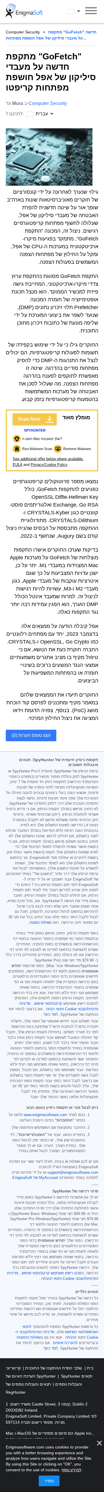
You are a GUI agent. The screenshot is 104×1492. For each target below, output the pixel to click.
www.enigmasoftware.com (45, 1115)
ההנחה (70, 1337)
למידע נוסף (71, 1469)
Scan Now (29, 419)
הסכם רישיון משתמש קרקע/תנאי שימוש (53, 1273)
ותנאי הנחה (55, 1009)
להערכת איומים (65, 1343)
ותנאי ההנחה (51, 1279)
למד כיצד (50, 1015)
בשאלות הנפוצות (30, 1337)
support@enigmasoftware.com (72, 1173)
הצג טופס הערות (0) (31, 735)
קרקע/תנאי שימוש (48, 1004)
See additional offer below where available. (48, 459)
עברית (79, 11)
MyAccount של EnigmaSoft (35, 1178)
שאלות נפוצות (40, 923)
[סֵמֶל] (24, 11)
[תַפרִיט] (91, 11)
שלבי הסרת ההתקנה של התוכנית (53, 1368)
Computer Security (23, 32)
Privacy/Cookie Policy (49, 464)
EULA (17, 464)
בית (89, 1368)
